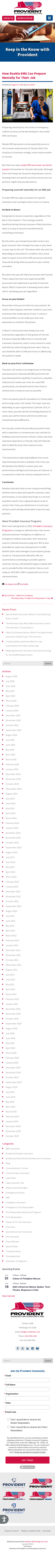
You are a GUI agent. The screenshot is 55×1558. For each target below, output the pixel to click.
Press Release (12, 1241)
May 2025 (10, 749)
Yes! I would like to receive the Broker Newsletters (26, 1421)
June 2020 (10, 1038)
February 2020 (12, 1057)
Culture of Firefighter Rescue (26, 1278)
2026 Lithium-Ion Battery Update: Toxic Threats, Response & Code (31, 1288)
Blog (8, 1163)
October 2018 (12, 1136)
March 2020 (11, 1052)
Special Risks (12, 1246)
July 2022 (10, 916)
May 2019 (10, 1101)
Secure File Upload (24, 18)
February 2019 (12, 1116)
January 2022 (12, 945)
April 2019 (10, 1106)
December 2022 (13, 891)
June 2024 (10, 803)
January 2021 (12, 1004)
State (8, 1403)
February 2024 (12, 823)
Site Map (46, 1531)
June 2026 (10, 686)
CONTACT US (8, 18)
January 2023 (12, 886)
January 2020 (12, 1062)
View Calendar (8, 1295)
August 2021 (11, 969)
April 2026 (10, 695)
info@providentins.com (30, 1332)
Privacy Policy (12, 1531)
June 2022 (10, 920)
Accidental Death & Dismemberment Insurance (28, 1158)
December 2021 (13, 950)
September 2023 (13, 847)
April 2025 (10, 754)
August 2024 (11, 793)
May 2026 (10, 691)
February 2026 (12, 705)
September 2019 (13, 1082)
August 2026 (11, 676)
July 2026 (10, 681)
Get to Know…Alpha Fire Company (18, 595)
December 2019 (13, 1067)
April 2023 (10, 872)
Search (48, 663)
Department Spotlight (17, 1187)
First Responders (14, 1217)
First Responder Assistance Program (23, 1212)
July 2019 (10, 1092)
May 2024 (10, 808)
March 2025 (11, 759)
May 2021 (10, 984)
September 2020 (13, 1023)
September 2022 (13, 906)
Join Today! (27, 1459)
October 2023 (12, 842)
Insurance (10, 1226)
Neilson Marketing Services (36, 1541)
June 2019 (10, 1096)
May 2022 (10, 925)
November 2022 (13, 896)
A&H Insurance (13, 1148)
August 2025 (11, 735)
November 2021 (13, 955)
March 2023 (11, 876)
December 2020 (13, 1008)
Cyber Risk (11, 1178)
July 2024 (10, 798)
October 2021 (12, 960)
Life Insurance (12, 1236)
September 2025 (13, 730)
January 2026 (12, 710)
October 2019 (12, 1077)
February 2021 (12, 999)
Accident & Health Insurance (19, 1153)
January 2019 (12, 1121)
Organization (12, 1394)
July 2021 (10, 974)
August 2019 (11, 1087)
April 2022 (10, 930)
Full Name (10, 1384)
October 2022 (12, 901)
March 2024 (11, 818)
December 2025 (13, 715)
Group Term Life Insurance (18, 1222)
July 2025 (10, 739)
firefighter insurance (16, 1202)
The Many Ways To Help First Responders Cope (31, 598)
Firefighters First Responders (20, 1207)
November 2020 (13, 1013)
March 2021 (11, 994)
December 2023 (13, 832)
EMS (8, 1197)
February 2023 (12, 881)
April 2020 (10, 1048)
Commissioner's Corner (17, 1168)
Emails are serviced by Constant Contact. (30, 1452)
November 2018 (13, 1131)
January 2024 (12, 828)
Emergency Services (15, 1192)
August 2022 (11, 911)
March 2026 (11, 700)
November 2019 (13, 1072)
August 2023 (11, 852)
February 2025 (12, 764)
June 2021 (10, 979)
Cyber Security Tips (15, 1182)
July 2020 (10, 1033)
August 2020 (11, 1028)
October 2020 (12, 1018)
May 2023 (10, 867)
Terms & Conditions (30, 1531)
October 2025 (12, 725)
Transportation (13, 1251)
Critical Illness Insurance (17, 1173)
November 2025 (13, 720)
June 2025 (10, 744)
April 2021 (10, 989)
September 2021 (13, 964)
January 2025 (12, 769)
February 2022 (12, 940)
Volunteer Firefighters (16, 1261)
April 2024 (10, 813)
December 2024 (13, 774)
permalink (24, 584)
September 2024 (13, 788)
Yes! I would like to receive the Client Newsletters (29, 1428)
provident (31, 84)
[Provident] (28, 7)
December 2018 (13, 1126)
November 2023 (13, 837)
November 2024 (13, 779)
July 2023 (10, 857)
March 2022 (11, 935)
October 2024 (12, 783)
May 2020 (10, 1043)
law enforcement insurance (19, 1231)
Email (8, 1375)
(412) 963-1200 (31, 1336)
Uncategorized (11, 584)
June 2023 (10, 862)
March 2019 (11, 1111)
